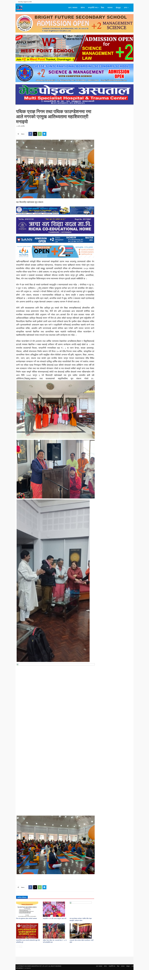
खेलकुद (118, 8)
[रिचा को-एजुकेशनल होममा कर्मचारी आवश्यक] (28, 909)
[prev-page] (17, 946)
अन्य (125, 8)
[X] (35, 134)
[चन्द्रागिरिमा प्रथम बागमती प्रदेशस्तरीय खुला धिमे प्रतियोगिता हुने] (28, 931)
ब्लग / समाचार (72, 8)
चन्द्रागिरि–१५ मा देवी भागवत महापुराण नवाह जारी (54, 918)
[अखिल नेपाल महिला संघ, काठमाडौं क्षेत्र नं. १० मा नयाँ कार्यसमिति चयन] (55, 931)
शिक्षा (102, 8)
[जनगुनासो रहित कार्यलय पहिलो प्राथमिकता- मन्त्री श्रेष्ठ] (82, 931)
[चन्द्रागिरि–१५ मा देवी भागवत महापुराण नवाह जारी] (55, 909)
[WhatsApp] (40, 134)
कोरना (83, 8)
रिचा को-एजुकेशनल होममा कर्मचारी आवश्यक (26, 918)
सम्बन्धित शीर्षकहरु (22, 897)
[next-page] (20, 946)
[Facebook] (30, 134)
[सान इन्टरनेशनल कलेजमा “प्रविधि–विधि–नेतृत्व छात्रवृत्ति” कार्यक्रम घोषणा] (82, 909)
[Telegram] (44, 134)
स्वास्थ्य (109, 8)
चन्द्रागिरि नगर (93, 8)
